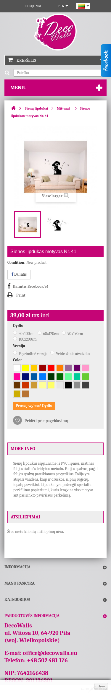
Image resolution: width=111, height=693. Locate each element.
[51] (34, 376)
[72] (60, 385)
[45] (85, 368)
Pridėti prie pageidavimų (46, 421)
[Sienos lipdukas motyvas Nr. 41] (27, 224)
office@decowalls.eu (50, 653)
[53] (42, 376)
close (101, 686)
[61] (60, 376)
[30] (42, 368)
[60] (51, 376)
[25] (25, 368)
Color (18, 360)
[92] (25, 394)
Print (20, 295)
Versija (19, 346)
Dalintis (20, 274)
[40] (77, 368)
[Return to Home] (13, 108)
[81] (34, 385)
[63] (85, 376)
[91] (17, 394)
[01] (17, 368)
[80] (17, 385)
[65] (25, 376)
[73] (85, 385)
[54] (77, 376)
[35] (60, 368)
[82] (42, 385)
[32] (51, 368)
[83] (25, 385)
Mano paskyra (19, 583)
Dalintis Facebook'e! (30, 286)
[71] (77, 385)
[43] (68, 368)
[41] (17, 376)
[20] (34, 368)
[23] (51, 385)
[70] (68, 385)
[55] (68, 376)
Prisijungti (34, 6)
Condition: (16, 262)
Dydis (18, 325)
